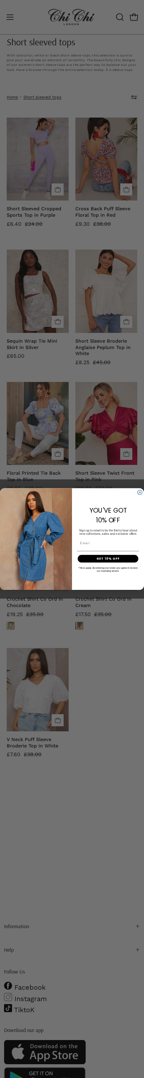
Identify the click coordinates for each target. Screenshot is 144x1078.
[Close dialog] (140, 492)
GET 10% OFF (108, 558)
